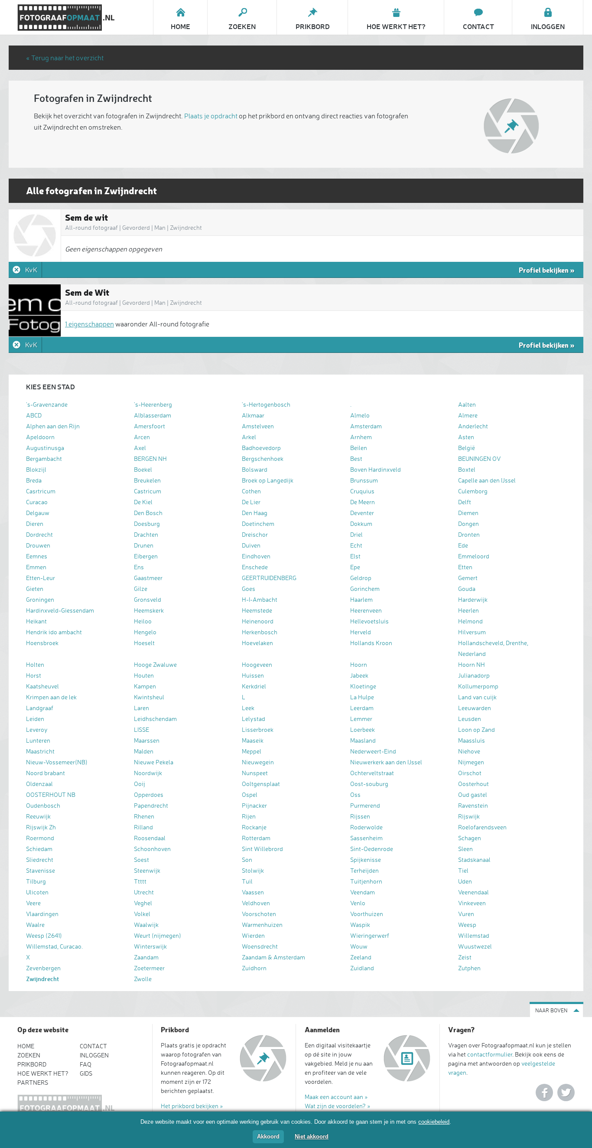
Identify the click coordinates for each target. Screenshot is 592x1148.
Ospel (249, 794)
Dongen (468, 523)
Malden (143, 751)
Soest (141, 859)
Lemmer (361, 718)
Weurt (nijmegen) (157, 935)
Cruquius (362, 491)
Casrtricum (40, 491)
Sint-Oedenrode (371, 848)
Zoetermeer (149, 968)
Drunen (143, 545)
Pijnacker (254, 805)
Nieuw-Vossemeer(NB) (57, 762)
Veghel (143, 903)
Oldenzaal (39, 783)
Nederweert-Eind (373, 751)
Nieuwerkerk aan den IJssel (386, 762)
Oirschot (469, 772)
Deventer (362, 512)
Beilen (358, 447)
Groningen (40, 599)
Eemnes (36, 556)
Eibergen (146, 556)
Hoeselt (144, 642)
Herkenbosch (259, 632)
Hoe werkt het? (42, 1073)
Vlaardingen (42, 913)
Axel (140, 447)
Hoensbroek (42, 642)
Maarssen (146, 740)
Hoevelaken (257, 642)
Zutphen (469, 968)
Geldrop (360, 577)
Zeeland (360, 957)
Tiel (463, 870)
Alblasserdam (152, 415)
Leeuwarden (474, 707)
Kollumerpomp (478, 686)
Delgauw (37, 512)
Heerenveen (366, 610)
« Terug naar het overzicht (65, 57)
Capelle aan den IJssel (487, 480)
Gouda (466, 588)
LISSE (141, 729)
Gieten (34, 588)
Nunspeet (255, 772)
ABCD (34, 415)
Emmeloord (473, 556)
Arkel (249, 436)
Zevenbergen (43, 968)
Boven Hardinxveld (375, 469)
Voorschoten (259, 913)
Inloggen (94, 1055)
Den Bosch (148, 512)
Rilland (143, 827)
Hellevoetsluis (369, 621)
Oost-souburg (369, 783)
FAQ (85, 1064)
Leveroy (37, 729)
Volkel (142, 913)
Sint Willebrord (262, 848)
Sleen (465, 848)
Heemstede (257, 610)
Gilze (140, 588)
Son (247, 859)
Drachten (146, 534)
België (466, 447)
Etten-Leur (40, 577)
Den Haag (254, 512)
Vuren (466, 913)
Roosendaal (150, 837)
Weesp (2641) (44, 935)
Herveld (360, 632)
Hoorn (358, 664)
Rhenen (144, 816)
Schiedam (39, 848)
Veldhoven (256, 903)
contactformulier (489, 1054)
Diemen (468, 512)
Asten (466, 436)
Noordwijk (148, 772)
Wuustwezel (475, 946)
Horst (33, 675)
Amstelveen (258, 426)
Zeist (465, 957)
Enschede (255, 567)
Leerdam (362, 707)
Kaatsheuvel (42, 686)
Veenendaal (473, 892)
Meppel (251, 751)
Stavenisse (40, 870)
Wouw (359, 946)
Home (25, 1046)
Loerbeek (362, 729)
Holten (35, 664)
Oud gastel (472, 794)
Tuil (247, 881)
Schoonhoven (152, 848)
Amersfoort (149, 426)
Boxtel (466, 469)
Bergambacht (44, 458)
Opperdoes (148, 794)
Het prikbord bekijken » (192, 1105)
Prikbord (31, 1064)
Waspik (360, 924)
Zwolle (143, 978)
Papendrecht (151, 805)
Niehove (469, 751)
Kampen (145, 686)
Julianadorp (474, 675)
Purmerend (365, 805)
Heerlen (468, 610)
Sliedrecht (39, 859)
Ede (463, 545)
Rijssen (360, 816)
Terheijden (364, 870)
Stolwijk (253, 870)
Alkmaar (253, 415)
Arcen (142, 436)
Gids (86, 1073)
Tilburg (36, 881)
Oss (355, 794)
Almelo (360, 415)
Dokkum (361, 523)
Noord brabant (45, 772)
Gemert (468, 577)
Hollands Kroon (371, 642)
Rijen (249, 816)
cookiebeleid (433, 1122)
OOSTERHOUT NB (50, 794)
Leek (248, 707)
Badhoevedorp (261, 447)
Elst (355, 556)
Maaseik (252, 740)
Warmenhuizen (262, 924)
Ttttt (140, 881)
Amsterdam (366, 426)
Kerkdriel (254, 686)
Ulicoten (37, 892)
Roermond (40, 837)
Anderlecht (473, 426)
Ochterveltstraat (372, 772)
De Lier (251, 502)
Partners (32, 1082)
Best (356, 458)
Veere (33, 903)
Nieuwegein (258, 762)
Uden (465, 881)
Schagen (469, 837)
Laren (141, 707)
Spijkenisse (365, 859)
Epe (355, 567)
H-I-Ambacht (259, 599)
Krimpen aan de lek (51, 697)
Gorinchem (365, 588)
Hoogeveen (257, 664)
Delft (464, 502)
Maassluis (471, 740)
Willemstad (473, 935)
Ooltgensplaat (261, 783)
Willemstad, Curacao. (54, 946)
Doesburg (147, 523)
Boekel (143, 469)
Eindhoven (256, 556)
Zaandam (146, 957)
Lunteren (38, 740)
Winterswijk (150, 946)
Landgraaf (39, 707)
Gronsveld (147, 599)
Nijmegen (471, 762)
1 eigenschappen (89, 324)
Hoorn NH (471, 664)
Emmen (36, 567)
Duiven (251, 545)
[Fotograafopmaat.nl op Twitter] (566, 1092)
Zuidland (362, 968)
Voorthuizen (366, 913)
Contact (93, 1046)
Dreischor (255, 534)
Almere (468, 415)
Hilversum (472, 632)
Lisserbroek (257, 729)
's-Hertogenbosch (266, 404)
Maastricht (40, 751)
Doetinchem (258, 523)
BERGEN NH (150, 458)
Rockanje (254, 827)
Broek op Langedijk (267, 480)
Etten (465, 567)
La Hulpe (362, 697)
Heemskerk (149, 610)
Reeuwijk (38, 816)
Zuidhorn (254, 968)
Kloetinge (363, 686)
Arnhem (361, 436)
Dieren (34, 523)
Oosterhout (473, 783)
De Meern (362, 502)
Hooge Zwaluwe (155, 664)
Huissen (253, 675)
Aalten (467, 404)
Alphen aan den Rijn (53, 426)
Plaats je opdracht (210, 115)
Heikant (36, 621)
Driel (356, 534)
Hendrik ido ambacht (54, 632)
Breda (34, 480)
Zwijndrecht (42, 979)
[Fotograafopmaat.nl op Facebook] (544, 1092)
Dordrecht (39, 534)
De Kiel (143, 502)
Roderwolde (366, 827)
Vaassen (253, 892)
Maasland (363, 740)
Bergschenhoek (262, 458)
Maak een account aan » (336, 1096)
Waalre (35, 924)
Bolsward (254, 469)
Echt (356, 545)
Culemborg (473, 491)
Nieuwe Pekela (153, 762)
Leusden (469, 718)
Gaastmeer (148, 577)
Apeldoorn (40, 436)
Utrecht (144, 892)
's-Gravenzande (47, 404)
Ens (139, 567)
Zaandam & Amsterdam (273, 957)
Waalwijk (146, 924)
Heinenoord (257, 621)
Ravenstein (473, 805)
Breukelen (147, 480)
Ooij (139, 783)
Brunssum (364, 480)
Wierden (253, 935)
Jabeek (359, 675)
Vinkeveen (472, 903)
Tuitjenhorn (366, 881)
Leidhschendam (155, 718)
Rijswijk (469, 816)
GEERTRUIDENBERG (269, 577)
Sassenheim (366, 837)
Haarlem (361, 599)
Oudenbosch (43, 805)
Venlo (357, 903)
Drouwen (38, 545)
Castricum (147, 491)
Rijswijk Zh (41, 827)
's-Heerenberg (153, 404)
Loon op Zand (476, 729)
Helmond (470, 621)
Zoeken (28, 1055)
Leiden (35, 718)
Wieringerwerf (369, 935)
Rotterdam (256, 837)
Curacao (37, 502)
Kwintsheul (149, 697)
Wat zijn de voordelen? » (338, 1105)
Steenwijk (147, 870)
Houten (144, 675)
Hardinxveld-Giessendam (60, 610)
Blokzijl (36, 469)
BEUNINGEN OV (479, 458)
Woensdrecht (260, 946)
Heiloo (143, 621)
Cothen (251, 491)
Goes (248, 588)
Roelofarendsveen (482, 827)
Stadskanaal (474, 859)
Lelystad (253, 718)
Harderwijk (473, 599)
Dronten (469, 534)
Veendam (362, 892)
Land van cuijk (477, 697)
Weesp (467, 924)
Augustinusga (45, 447)
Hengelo (145, 632)
